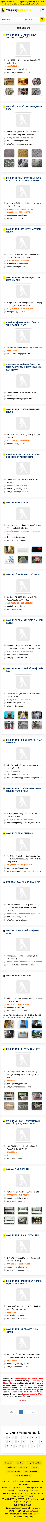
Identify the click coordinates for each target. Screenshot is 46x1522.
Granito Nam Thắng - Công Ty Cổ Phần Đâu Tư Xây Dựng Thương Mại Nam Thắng (24, 367)
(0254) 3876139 (13, 603)
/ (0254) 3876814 (26, 603)
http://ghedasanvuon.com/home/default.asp (24, 871)
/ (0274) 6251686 (26, 819)
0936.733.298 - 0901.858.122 (18, 1264)
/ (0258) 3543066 (26, 138)
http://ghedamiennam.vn (16, 1318)
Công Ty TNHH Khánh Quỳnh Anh (22, 1235)
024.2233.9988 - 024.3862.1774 (19, 209)
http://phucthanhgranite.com (18, 1367)
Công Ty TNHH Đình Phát (18, 502)
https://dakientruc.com (15, 706)
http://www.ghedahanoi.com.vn (19, 1087)
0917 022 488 (12, 1360)
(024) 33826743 (13, 651)
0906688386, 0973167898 (17, 485)
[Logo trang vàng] (16, 10)
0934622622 (12, 1081)
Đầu (11, 1412)
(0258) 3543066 (13, 138)
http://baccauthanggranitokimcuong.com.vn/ (24, 778)
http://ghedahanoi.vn (15, 1158)
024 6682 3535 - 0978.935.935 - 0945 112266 (24, 962)
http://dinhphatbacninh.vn (17, 540)
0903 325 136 (12, 351)
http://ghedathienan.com (16, 1201)
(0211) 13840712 (13, 771)
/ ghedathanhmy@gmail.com (29, 913)
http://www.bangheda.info (17, 920)
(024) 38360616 (13, 309)
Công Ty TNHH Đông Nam (18, 976)
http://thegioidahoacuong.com (18, 72)
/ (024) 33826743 (26, 651)
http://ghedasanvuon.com (17, 658)
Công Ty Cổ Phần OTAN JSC (19, 833)
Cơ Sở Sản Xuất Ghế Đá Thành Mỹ (23, 882)
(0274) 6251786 (13, 819)
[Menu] (42, 10)
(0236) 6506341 (13, 66)
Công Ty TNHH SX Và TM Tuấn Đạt (23, 1049)
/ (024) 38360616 (26, 309)
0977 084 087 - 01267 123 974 (18, 1195)
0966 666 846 (12, 1152)
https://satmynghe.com (16, 267)
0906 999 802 (12, 913)
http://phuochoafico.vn (16, 609)
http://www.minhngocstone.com (19, 144)
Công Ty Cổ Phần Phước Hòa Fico (22, 574)
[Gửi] (42, 19)
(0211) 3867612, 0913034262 (18, 440)
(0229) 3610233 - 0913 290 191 (19, 700)
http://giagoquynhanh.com (17, 1270)
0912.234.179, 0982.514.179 (18, 1004)
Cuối (34, 1412)
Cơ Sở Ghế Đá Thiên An (17, 1169)
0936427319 (12, 395)
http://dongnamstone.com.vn (18, 1011)
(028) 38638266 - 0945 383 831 (19, 260)
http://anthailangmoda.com (17, 492)
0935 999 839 (12, 1312)
